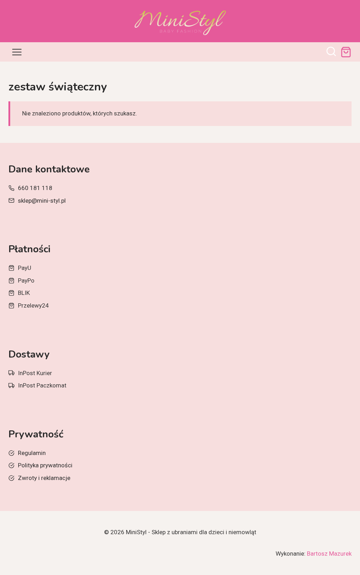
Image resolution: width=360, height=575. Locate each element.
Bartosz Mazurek (329, 553)
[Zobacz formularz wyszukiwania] (331, 52)
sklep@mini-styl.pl (42, 200)
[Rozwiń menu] (17, 51)
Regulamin (32, 452)
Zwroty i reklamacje (44, 477)
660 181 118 (35, 187)
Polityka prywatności (45, 465)
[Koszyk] (346, 52)
